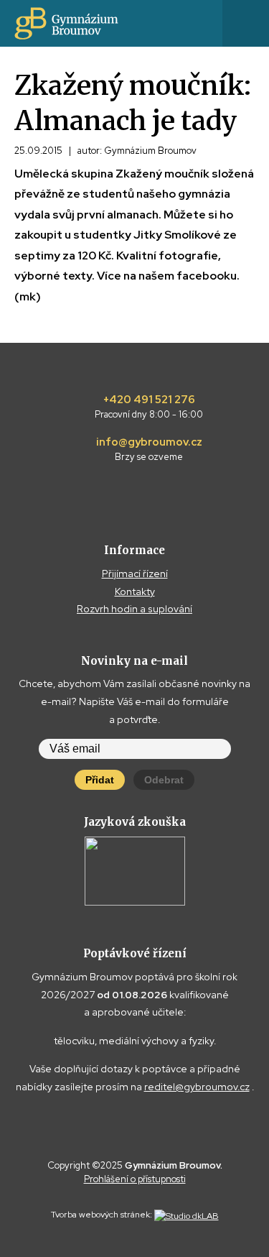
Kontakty (135, 591)
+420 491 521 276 (149, 406)
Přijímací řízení (135, 573)
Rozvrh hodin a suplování (134, 608)
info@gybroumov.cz (149, 449)
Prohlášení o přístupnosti (135, 1179)
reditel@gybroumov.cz (197, 1086)
